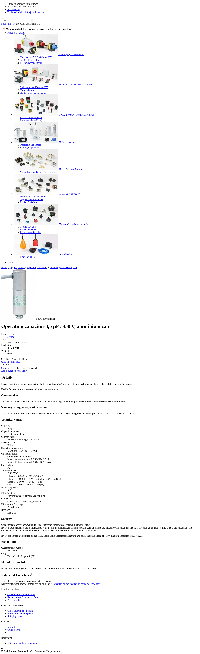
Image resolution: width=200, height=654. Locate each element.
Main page (6, 267)
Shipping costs (15, 616)
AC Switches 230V (29, 60)
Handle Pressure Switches (33, 196)
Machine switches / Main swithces (75, 84)
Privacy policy (15, 600)
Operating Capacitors (30, 144)
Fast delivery (14, 9)
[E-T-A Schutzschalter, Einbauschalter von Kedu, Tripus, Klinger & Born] (36, 114)
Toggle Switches (28, 226)
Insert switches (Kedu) (31, 120)
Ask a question (8, 370)
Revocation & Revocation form (23, 597)
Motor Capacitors (67, 142)
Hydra (11, 336)
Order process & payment (20, 610)
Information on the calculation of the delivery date (75, 584)
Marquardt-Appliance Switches (74, 224)
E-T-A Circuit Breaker (31, 117)
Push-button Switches (30, 232)
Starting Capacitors (29, 147)
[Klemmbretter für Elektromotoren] (36, 169)
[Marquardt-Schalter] (36, 224)
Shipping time (8, 368)
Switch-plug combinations (71, 54)
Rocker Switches (28, 202)
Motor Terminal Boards (70, 169)
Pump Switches (66, 254)
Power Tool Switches (69, 193)
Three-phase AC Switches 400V (36, 57)
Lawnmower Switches (31, 62)
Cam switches (27, 90)
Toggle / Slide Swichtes (31, 199)
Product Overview (17, 32)
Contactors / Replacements (33, 93)
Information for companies (21, 613)
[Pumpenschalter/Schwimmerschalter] (36, 254)
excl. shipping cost (10, 361)
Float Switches (27, 257)
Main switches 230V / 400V (34, 87)
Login (10, 262)
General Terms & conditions (21, 594)
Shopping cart (8, 23)
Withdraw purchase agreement (22, 643)
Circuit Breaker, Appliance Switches (76, 114)
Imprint (11, 627)
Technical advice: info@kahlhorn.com (26, 12)
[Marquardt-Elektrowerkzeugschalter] (36, 193)
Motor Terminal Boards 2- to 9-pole (37, 172)
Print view (22, 370)
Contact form (14, 629)
